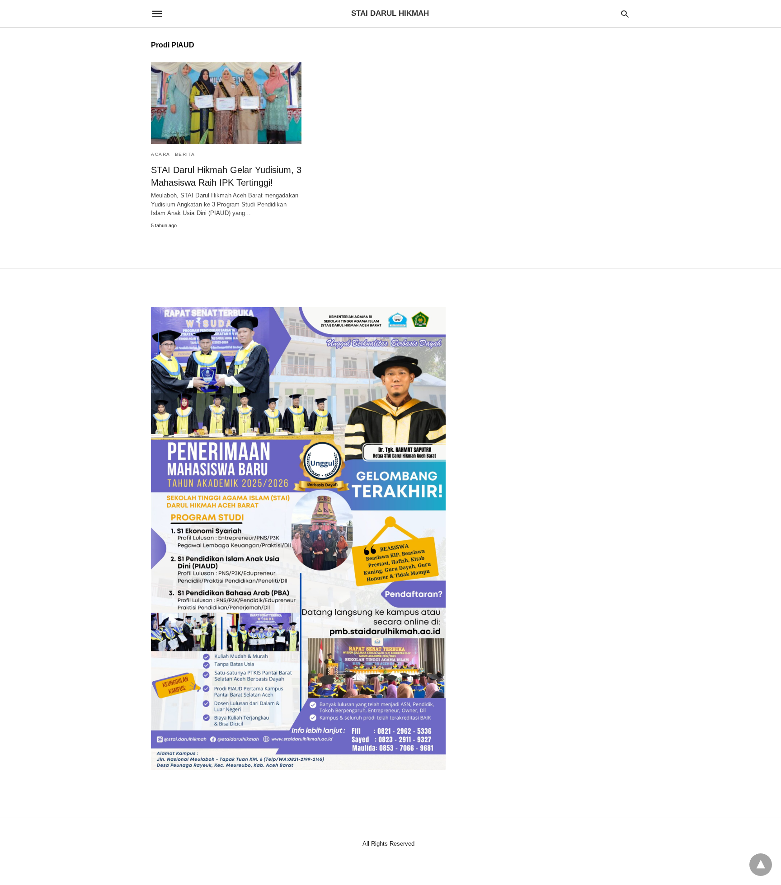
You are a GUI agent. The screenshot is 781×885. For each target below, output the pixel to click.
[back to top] (760, 864)
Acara (160, 154)
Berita (185, 154)
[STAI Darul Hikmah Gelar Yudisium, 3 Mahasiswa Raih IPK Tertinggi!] (226, 103)
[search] (625, 14)
